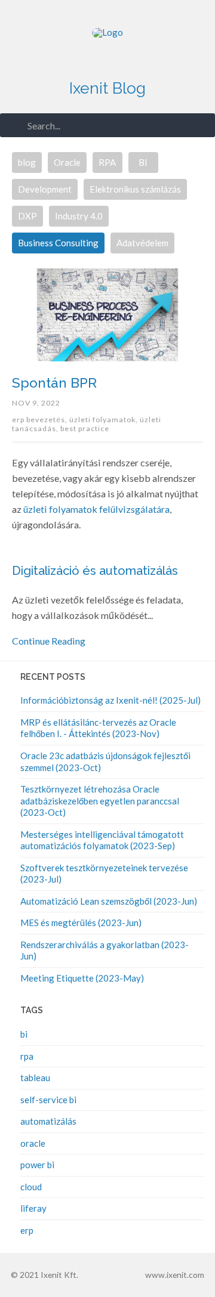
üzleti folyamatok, (104, 419)
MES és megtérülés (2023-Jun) (81, 922)
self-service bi (48, 1099)
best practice (84, 428)
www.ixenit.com (174, 1275)
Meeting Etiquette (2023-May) (82, 978)
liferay (33, 1208)
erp (26, 1230)
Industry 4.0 (79, 216)
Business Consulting (58, 242)
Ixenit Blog (107, 88)
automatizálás (48, 1121)
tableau (35, 1077)
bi (23, 1034)
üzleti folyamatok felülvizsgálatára (96, 509)
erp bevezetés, (40, 419)
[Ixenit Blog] (107, 48)
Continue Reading (48, 640)
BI (143, 162)
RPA (107, 162)
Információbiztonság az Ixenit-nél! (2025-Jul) (110, 700)
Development (45, 189)
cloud (31, 1186)
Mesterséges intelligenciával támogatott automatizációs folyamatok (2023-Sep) (102, 840)
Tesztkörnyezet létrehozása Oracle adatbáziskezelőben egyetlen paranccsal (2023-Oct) (99, 801)
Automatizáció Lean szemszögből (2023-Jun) (108, 901)
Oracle (67, 162)
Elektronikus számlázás (135, 189)
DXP (27, 216)
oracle (32, 1143)
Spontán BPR (54, 383)
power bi (37, 1164)
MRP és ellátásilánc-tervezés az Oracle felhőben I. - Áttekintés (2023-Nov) (98, 728)
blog (27, 162)
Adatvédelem (142, 242)
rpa (26, 1056)
